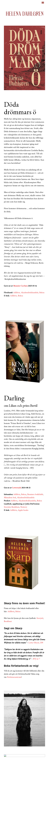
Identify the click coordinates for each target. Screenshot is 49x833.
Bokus (18, 611)
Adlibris (11, 611)
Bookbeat (8, 621)
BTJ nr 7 (36, 658)
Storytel (40, 618)
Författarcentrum (14, 677)
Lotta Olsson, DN (36, 642)
